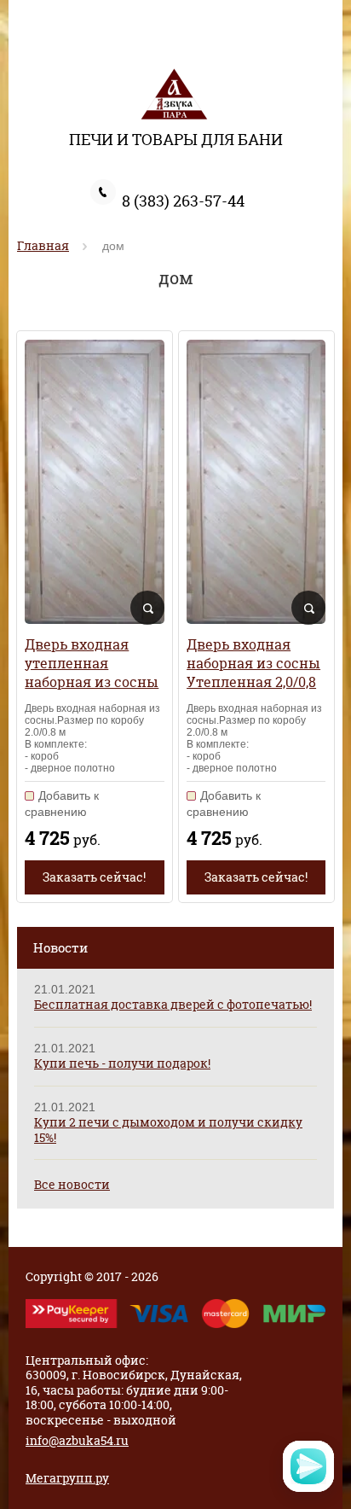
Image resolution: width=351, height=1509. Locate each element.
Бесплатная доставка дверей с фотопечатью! (173, 1004)
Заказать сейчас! (94, 877)
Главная (43, 245)
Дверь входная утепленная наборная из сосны (91, 663)
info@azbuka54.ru (77, 1440)
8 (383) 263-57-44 (183, 201)
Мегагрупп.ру (67, 1478)
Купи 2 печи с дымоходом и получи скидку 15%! (168, 1129)
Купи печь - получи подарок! (122, 1063)
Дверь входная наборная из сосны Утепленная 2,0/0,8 (253, 663)
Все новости (72, 1184)
